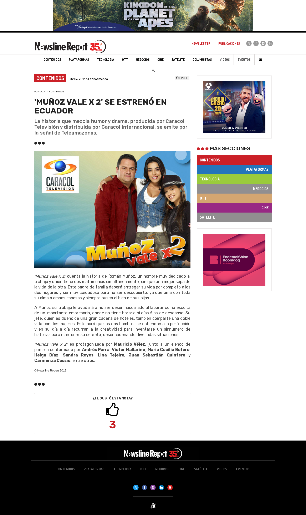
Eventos (244, 60)
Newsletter (201, 43)
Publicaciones (229, 43)
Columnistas (202, 60)
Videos (225, 60)
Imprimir (183, 78)
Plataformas (257, 169)
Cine (265, 207)
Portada (39, 91)
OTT (203, 198)
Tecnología (210, 179)
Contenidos (56, 91)
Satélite (207, 217)
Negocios (261, 188)
